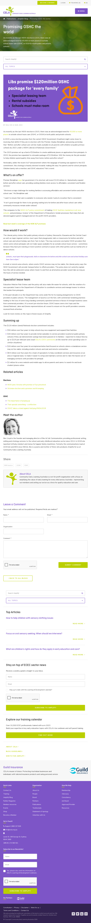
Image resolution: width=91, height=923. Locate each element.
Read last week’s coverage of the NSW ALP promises (24, 224)
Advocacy (65, 794)
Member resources (9, 804)
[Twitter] (77, 913)
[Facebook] (73, 913)
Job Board (65, 801)
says (20, 180)
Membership (66, 790)
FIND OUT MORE (45, 735)
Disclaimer (25, 908)
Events (5, 808)
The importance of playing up (18, 401)
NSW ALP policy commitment (32, 210)
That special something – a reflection (21, 404)
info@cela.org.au (11, 830)
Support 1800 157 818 (13, 826)
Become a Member (47, 3)
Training (6, 794)
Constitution (7, 908)
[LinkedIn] (81, 913)
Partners (36, 801)
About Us (36, 790)
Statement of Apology (40, 811)
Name (6, 515)
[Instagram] (86, 913)
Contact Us (7, 790)
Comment (7, 538)
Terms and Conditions (11, 910)
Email (49, 515)
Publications (11, 19)
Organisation (7, 527)
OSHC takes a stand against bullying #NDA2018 (26, 408)
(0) (86, 3)
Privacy (16, 908)
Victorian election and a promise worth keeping (25, 388)
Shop (5, 811)
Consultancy (66, 797)
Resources (65, 808)
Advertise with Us (39, 815)
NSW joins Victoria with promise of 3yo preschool (26, 384)
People (35, 794)
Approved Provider (68, 804)
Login (63, 3)
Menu (82, 11)
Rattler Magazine (9, 801)
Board (35, 797)
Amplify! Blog (23, 19)
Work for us (35, 908)
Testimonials (37, 808)
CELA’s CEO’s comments (45, 339)
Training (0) (75, 3)
